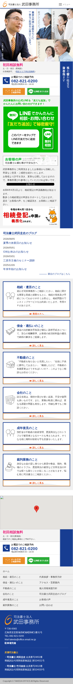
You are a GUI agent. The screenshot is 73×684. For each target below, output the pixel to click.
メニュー (66, 4)
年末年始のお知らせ (15, 269)
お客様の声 (45, 599)
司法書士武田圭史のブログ (20, 233)
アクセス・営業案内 (49, 582)
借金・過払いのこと (13, 582)
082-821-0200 (16, 636)
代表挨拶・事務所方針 (50, 577)
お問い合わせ (46, 605)
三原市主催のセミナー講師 (19, 260)
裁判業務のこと (11, 605)
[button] (36, 509)
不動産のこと (9, 588)
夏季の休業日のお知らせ (17, 242)
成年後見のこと (11, 599)
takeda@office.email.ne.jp (23, 639)
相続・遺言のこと (12, 577)
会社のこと (8, 594)
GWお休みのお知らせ (16, 251)
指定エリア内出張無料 (25, 71)
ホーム (6, 571)
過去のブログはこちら (59, 274)
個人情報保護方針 (48, 588)
